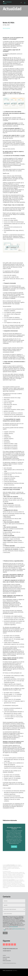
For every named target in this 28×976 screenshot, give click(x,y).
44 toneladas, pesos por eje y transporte (14, 828)
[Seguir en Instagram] (4, 944)
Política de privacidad (7, 960)
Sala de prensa (6, 28)
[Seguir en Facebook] (7, 944)
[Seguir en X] (12, 944)
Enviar (5, 933)
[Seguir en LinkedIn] (9, 944)
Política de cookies (6, 957)
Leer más (14, 846)
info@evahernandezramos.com (10, 948)
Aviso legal (5, 959)
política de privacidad (13, 926)
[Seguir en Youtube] (15, 944)
